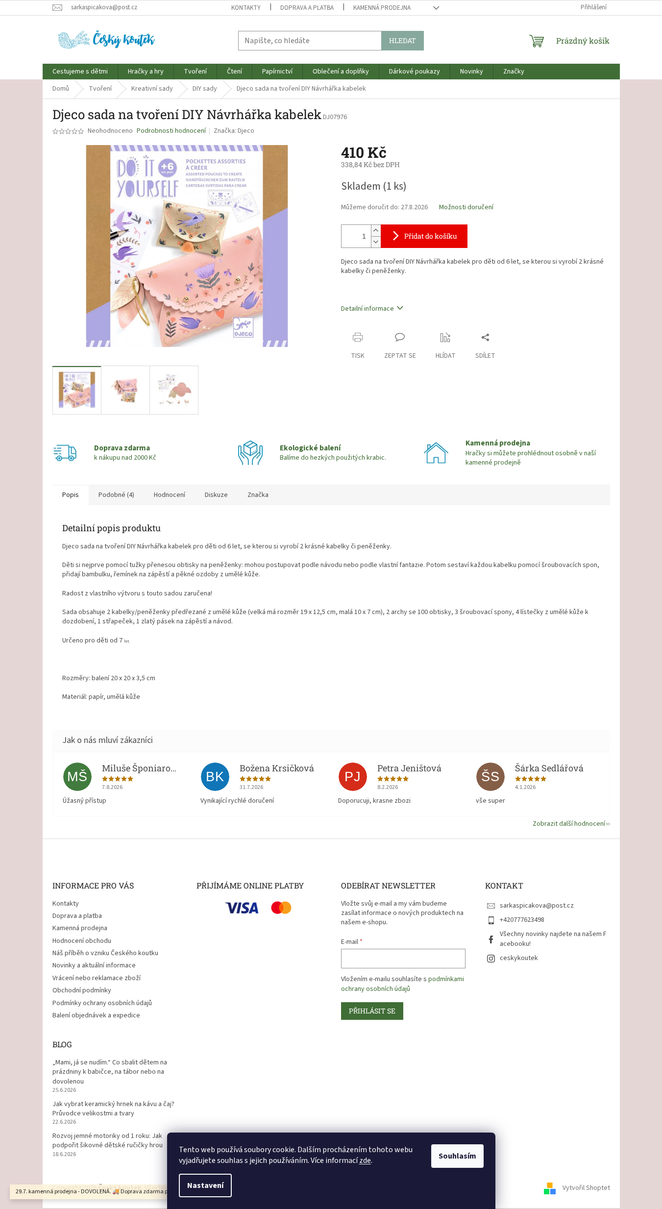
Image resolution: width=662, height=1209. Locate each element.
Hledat (402, 40)
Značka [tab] (258, 495)
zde (365, 1160)
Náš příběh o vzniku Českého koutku (105, 953)
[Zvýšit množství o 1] (376, 230)
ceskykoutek (519, 958)
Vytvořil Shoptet (586, 1188)
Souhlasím (457, 1156)
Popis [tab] (70, 495)
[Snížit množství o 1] (376, 241)
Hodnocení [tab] (169, 495)
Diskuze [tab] (216, 495)
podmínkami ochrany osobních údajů (402, 984)
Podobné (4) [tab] (116, 495)
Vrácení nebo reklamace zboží (96, 978)
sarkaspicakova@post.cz (537, 906)
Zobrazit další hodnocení (569, 824)
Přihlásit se (372, 1010)
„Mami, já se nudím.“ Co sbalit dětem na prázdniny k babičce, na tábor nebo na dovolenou (109, 1072)
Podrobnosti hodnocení (171, 131)
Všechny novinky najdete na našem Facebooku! (553, 938)
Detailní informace (367, 309)
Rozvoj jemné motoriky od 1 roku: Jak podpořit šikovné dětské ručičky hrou (107, 1141)
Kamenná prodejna (382, 7)
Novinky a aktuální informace (94, 965)
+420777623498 (522, 920)
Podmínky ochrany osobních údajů (102, 1003)
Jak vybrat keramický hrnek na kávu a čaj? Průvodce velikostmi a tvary (113, 1109)
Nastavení (205, 1185)
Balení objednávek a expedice (96, 1015)
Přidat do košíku (430, 236)
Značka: (234, 131)
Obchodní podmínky (81, 990)
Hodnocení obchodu (81, 941)
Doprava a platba (307, 7)
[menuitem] (80, 71)
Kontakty (246, 7)
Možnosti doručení (466, 207)
